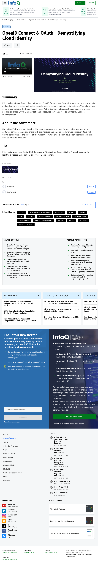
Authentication (62, 216)
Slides (10, 76)
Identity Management (43, 220)
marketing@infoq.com (10, 559)
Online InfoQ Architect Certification (59, 451)
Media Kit (6, 469)
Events (5, 450)
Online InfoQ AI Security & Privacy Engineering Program (61, 440)
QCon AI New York (61, 487)
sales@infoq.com (29, 552)
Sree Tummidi (11, 192)
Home (5, 434)
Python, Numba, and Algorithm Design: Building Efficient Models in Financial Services (19, 303)
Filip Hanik (10, 186)
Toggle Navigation (4, 3)
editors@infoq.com (51, 552)
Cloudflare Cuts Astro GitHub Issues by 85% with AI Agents (80, 256)
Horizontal (7, 54)
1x (20, 54)
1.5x (27, 54)
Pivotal (61, 220)
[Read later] (17, 45)
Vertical (3, 54)
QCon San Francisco (62, 481)
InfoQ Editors (8, 457)
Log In (5, 442)
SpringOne (59, 212)
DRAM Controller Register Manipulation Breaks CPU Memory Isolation (19, 312)
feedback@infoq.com (10, 552)
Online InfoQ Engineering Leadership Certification (59, 461)
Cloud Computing (26, 225)
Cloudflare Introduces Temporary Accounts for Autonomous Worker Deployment (18, 254)
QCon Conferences (10, 446)
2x (31, 54)
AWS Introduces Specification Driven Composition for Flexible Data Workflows (60, 302)
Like (8, 45)
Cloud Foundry (45, 216)
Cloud (6, 26)
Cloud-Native (24, 220)
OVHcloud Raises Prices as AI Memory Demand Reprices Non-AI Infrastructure (18, 275)
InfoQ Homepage (8, 20)
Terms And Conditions (84, 554)
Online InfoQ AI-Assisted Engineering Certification (60, 473)
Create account (9, 438)
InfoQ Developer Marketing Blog (13, 475)
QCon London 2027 (61, 493)
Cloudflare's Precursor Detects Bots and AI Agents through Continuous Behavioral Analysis (18, 247)
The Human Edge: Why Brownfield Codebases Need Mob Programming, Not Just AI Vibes (82, 277)
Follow (91, 186)
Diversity (6, 480)
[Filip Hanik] (4, 186)
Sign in (91, 3)
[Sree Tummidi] (4, 192)
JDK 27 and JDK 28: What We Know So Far (82, 251)
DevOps (21, 212)
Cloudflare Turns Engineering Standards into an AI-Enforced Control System (81, 262)
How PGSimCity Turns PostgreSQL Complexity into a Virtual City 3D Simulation (21, 320)
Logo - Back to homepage (14, 2)
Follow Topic (86, 205)
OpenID (30, 216)
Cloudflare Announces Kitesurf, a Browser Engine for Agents (82, 246)
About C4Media (9, 465)
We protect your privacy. (12, 422)
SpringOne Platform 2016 (40, 212)
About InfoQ (7, 461)
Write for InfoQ (9, 454)
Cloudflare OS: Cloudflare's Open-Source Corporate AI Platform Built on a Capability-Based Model (82, 270)
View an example (25, 347)
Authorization (80, 216)
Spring (82, 212)
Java (20, 216)
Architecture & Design (56, 296)
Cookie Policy (70, 556)
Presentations (21, 20)
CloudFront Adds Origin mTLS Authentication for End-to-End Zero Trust (18, 261)
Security (83, 220)
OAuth (71, 212)
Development (11, 296)
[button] (23, 417)
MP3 (4, 76)
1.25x (23, 54)
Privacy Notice (71, 554)
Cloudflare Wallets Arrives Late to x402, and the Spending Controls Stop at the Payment (18, 268)
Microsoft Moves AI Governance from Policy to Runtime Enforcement (61, 310)
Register (80, 3)
